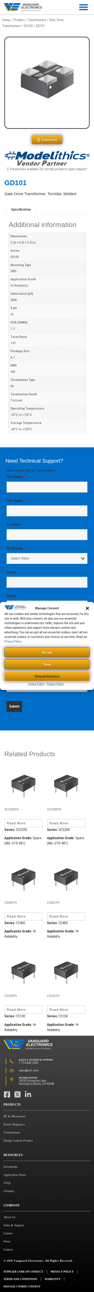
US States (16, 548)
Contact (8, 1249)
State (12, 596)
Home (6, 20)
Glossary (8, 1191)
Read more (16, 823)
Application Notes (14, 1175)
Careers (8, 1233)
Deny (47, 664)
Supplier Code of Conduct (23, 1271)
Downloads (10, 1166)
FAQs (6, 1183)
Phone (12, 572)
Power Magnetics (14, 1124)
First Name (16, 477)
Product (19, 20)
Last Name (16, 501)
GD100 (28, 26)
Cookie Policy (36, 684)
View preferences (47, 676)
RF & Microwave (14, 1116)
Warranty (53, 1279)
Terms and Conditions (20, 1279)
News (6, 1241)
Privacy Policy (12, 641)
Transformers (37, 20)
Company (15, 524)
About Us (9, 1217)
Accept (47, 652)
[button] (87, 608)
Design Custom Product (18, 1140)
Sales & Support (13, 1225)
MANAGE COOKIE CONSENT (21, 1286)
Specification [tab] (21, 209)
